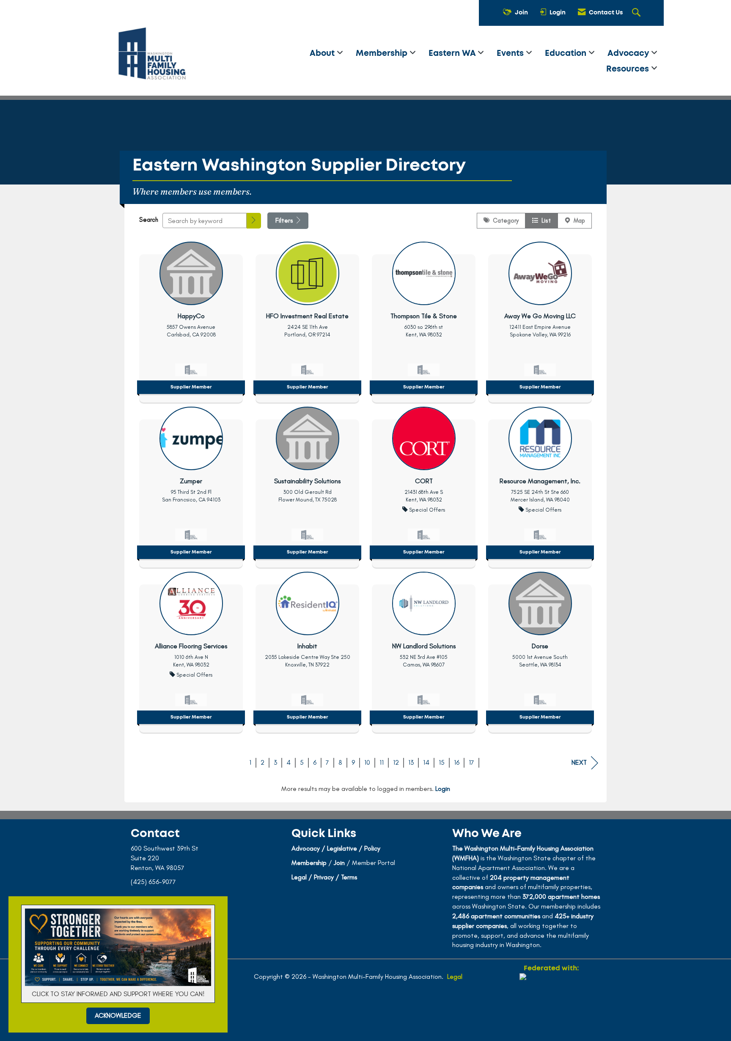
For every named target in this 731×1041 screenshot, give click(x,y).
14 (426, 762)
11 (381, 762)
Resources (628, 69)
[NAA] (551, 1003)
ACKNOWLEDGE (118, 1015)
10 (367, 762)
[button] (254, 221)
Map (577, 220)
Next (579, 762)
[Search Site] (637, 13)
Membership (382, 54)
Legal (454, 976)
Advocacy (629, 54)
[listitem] (191, 319)
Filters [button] (284, 220)
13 (411, 762)
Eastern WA (453, 54)
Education (566, 54)
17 (471, 762)
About (323, 54)
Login (442, 789)
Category (504, 220)
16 (456, 762)
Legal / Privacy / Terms (324, 877)
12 (396, 762)
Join (339, 863)
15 (442, 762)
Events (511, 54)
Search (148, 219)
